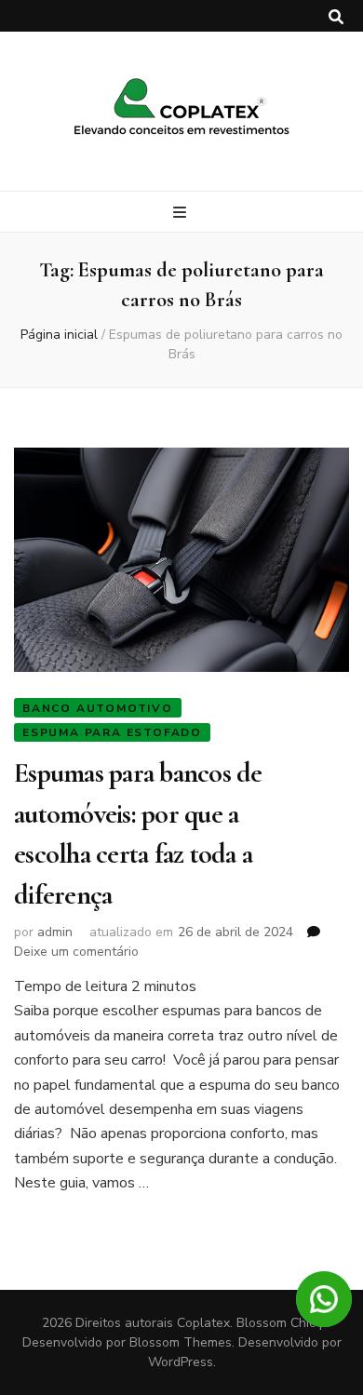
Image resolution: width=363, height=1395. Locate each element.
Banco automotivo (97, 708)
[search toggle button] (336, 17)
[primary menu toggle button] (182, 213)
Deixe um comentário (76, 951)
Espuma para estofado (112, 732)
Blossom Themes (180, 1342)
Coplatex (203, 1323)
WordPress (180, 1362)
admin (55, 932)
